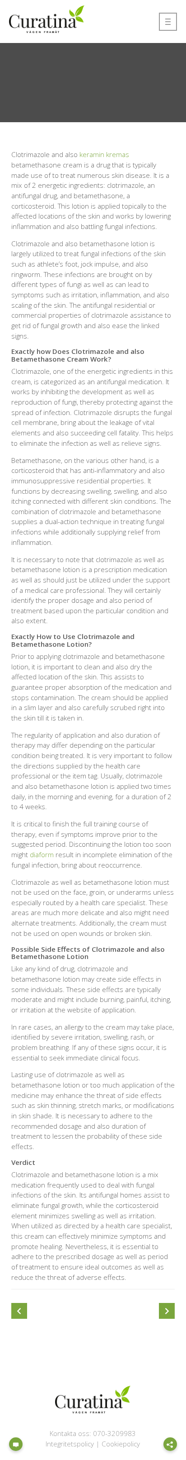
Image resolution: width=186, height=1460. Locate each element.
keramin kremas (104, 154)
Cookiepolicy (121, 1443)
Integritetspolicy (70, 1443)
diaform (42, 854)
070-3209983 (114, 1433)
